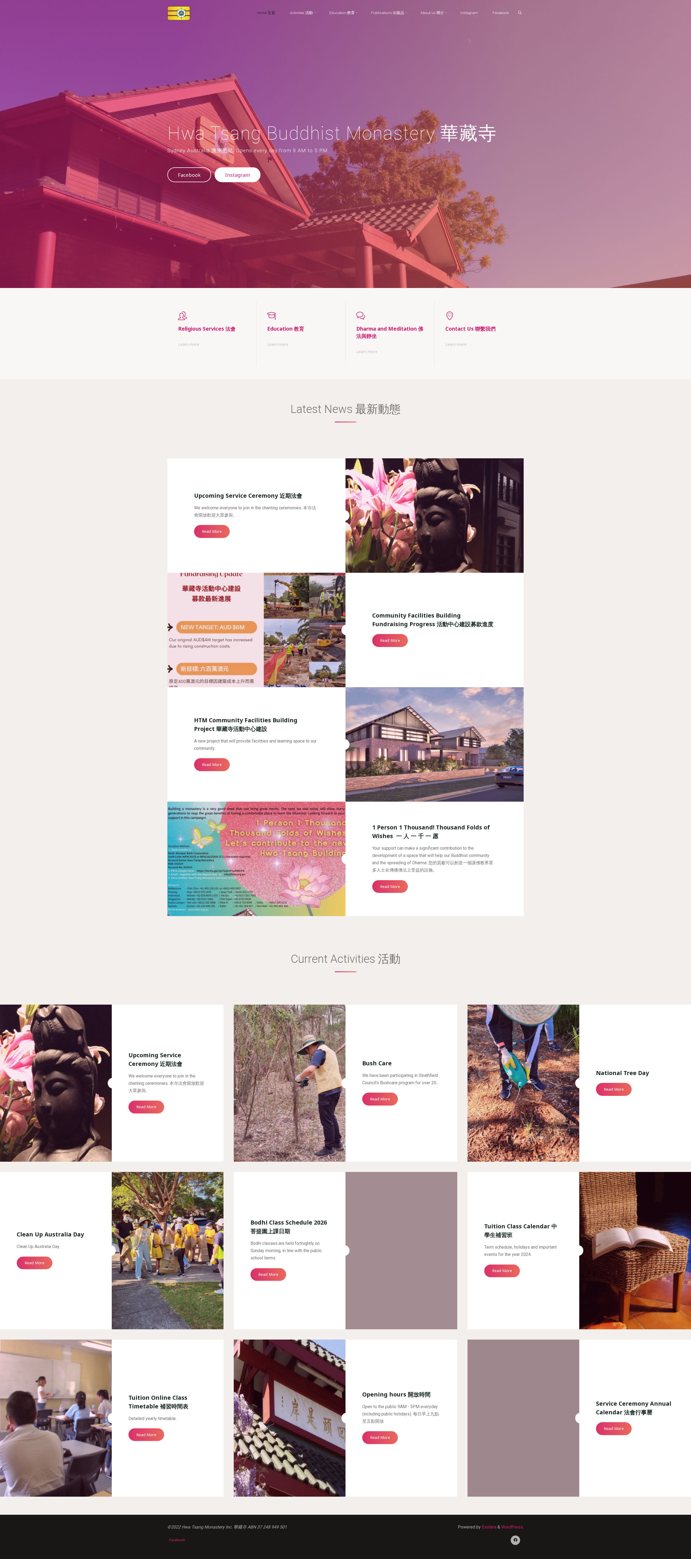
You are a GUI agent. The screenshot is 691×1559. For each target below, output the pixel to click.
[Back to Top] (670, 1551)
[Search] (520, 12)
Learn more (188, 344)
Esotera (488, 1527)
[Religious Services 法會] (212, 315)
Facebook (189, 174)
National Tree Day (622, 1073)
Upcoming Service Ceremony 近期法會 (248, 495)
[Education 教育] (301, 315)
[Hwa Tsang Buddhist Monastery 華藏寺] (178, 12)
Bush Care (377, 1063)
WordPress (512, 1527)
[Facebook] (515, 1540)
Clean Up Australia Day (50, 1234)
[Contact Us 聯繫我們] (479, 315)
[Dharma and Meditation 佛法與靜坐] (390, 315)
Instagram (237, 174)
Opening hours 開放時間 (396, 1394)
